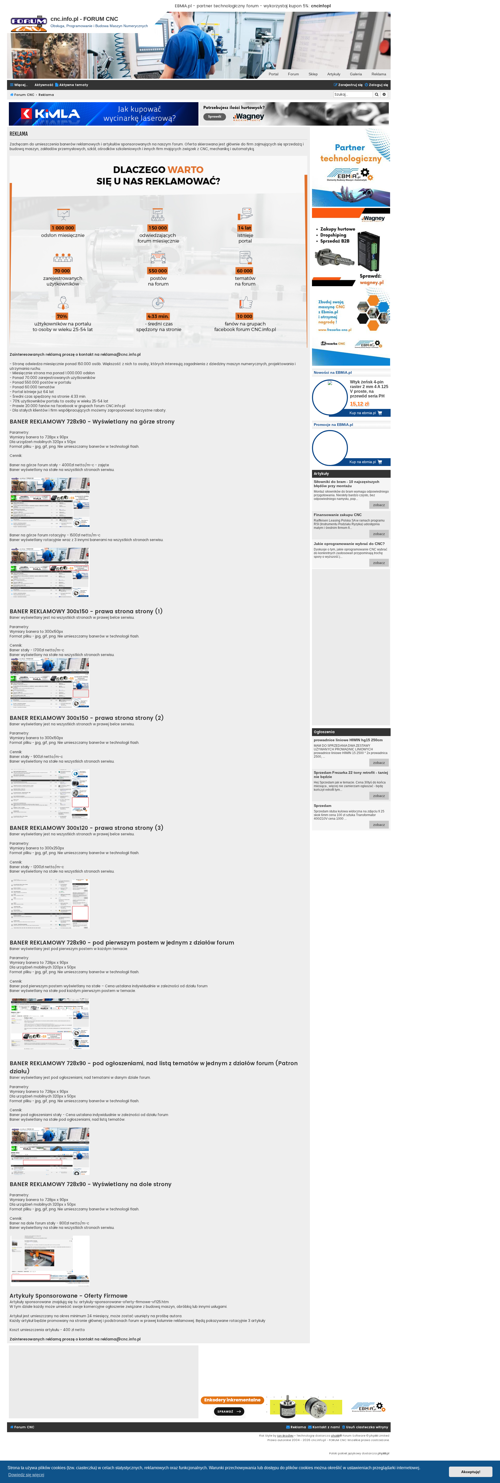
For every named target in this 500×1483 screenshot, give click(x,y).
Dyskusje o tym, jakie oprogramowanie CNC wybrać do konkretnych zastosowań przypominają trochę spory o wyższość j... (350, 553)
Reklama (379, 74)
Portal (273, 74)
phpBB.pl (383, 1453)
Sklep (313, 74)
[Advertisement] (351, 647)
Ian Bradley (285, 1435)
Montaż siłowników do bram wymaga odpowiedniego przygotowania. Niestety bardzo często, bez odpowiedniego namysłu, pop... (351, 493)
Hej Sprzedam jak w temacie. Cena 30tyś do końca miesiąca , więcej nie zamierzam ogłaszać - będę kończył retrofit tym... (351, 784)
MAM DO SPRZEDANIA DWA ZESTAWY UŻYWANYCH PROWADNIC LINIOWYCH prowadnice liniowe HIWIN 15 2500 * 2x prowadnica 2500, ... (351, 751)
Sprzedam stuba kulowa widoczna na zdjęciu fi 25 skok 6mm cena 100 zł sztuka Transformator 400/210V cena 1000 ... (349, 815)
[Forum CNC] (29, 22)
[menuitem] (71, 85)
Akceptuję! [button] (470, 1472)
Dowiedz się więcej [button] (26, 1475)
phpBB (335, 1435)
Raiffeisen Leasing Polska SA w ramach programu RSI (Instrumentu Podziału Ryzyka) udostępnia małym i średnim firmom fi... (349, 524)
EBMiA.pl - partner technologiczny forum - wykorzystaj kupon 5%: (242, 6)
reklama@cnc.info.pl (121, 354)
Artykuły (333, 74)
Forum (293, 74)
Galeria (356, 74)
